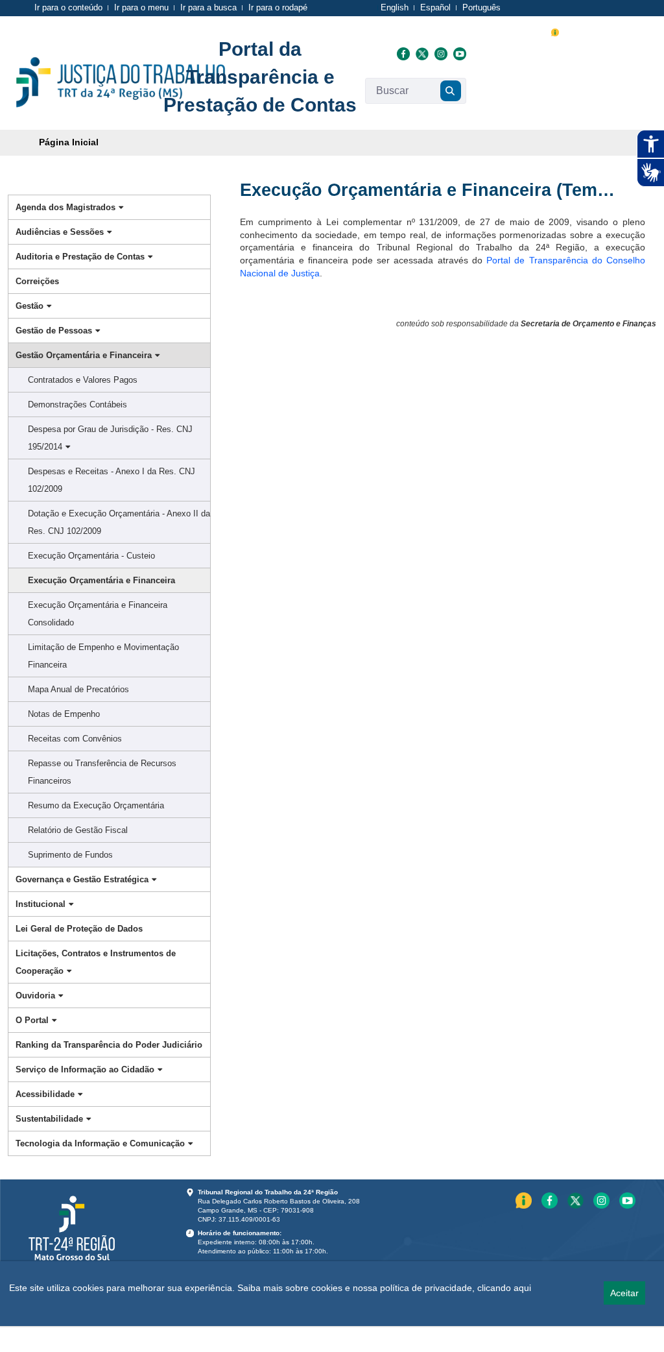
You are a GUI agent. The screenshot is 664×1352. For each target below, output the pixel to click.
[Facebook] (403, 53)
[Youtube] (458, 53)
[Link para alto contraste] (602, 31)
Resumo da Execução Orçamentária (96, 805)
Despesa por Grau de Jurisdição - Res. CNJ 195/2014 (110, 438)
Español (435, 7)
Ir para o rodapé (277, 7)
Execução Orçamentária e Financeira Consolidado (97, 613)
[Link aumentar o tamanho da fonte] (570, 31)
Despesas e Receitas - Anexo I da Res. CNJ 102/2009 (111, 480)
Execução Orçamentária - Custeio (91, 556)
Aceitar (624, 1293)
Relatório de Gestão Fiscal (78, 830)
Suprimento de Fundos (70, 855)
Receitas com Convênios (75, 738)
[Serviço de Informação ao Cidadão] (555, 31)
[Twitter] (421, 53)
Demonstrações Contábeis (77, 404)
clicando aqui (504, 1288)
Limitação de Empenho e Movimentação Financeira (103, 656)
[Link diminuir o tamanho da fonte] (586, 31)
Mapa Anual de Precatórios (78, 689)
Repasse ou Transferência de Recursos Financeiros (102, 772)
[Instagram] (440, 53)
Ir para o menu (141, 7)
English (395, 7)
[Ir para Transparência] (121, 82)
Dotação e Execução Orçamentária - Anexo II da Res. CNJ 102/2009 (119, 522)
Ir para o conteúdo (68, 7)
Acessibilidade (504, 32)
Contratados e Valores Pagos (82, 380)
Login (622, 31)
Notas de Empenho (64, 714)
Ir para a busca (208, 7)
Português (481, 7)
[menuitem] (69, 143)
